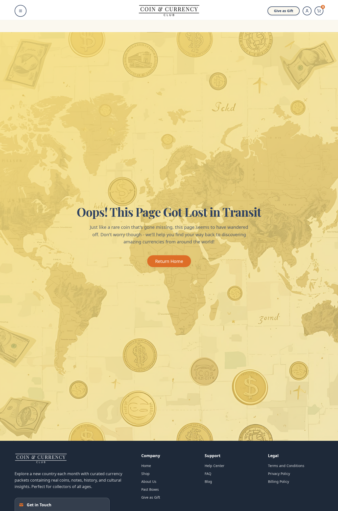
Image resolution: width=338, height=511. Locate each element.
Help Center (214, 465)
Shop (145, 473)
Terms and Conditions (286, 465)
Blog (208, 481)
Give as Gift (283, 10)
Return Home (169, 261)
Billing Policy (278, 481)
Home (146, 465)
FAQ (208, 473)
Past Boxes (150, 489)
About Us (148, 481)
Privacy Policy (279, 473)
